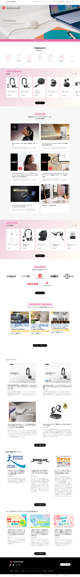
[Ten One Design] (68, 276)
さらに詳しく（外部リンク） (40, 345)
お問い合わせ (51, 571)
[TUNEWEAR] (33, 284)
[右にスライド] (76, 74)
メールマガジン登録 (65, 564)
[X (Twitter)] (16, 565)
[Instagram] (19, 565)
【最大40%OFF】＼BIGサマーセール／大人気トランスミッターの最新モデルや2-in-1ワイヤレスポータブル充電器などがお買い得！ (16, 532)
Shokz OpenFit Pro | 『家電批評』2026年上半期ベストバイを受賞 (57, 425)
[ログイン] (67, 1)
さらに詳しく (40, 102)
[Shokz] (54, 276)
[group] (40, 22)
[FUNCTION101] (25, 276)
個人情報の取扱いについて (66, 575)
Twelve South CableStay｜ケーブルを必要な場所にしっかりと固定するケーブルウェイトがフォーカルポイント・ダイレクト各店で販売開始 (22, 426)
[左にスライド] (72, 74)
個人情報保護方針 (57, 575)
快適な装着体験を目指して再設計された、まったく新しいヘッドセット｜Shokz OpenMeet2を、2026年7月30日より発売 (22, 387)
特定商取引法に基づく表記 (48, 575)
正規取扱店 (44, 571)
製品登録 (16, 571)
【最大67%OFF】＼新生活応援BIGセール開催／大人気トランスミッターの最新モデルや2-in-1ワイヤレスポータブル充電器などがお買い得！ (63, 533)
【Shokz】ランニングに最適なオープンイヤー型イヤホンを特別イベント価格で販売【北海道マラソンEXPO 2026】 (16, 473)
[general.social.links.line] (10, 565)
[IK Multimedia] (40, 276)
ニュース (28, 571)
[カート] (69, 1)
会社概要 (11, 571)
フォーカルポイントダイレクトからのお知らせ (22, 511)
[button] (37, 1)
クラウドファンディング (36, 571)
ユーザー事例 (22, 571)
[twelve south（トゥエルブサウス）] (47, 284)
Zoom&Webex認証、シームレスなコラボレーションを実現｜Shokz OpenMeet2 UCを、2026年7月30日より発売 (57, 387)
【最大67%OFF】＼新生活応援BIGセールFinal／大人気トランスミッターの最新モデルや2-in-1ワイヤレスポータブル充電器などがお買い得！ (40, 533)
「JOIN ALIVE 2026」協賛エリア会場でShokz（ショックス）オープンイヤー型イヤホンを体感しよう (39, 473)
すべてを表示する (40, 445)
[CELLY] (11, 276)
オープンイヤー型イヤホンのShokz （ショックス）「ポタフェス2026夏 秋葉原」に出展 (63, 472)
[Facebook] (13, 565)
